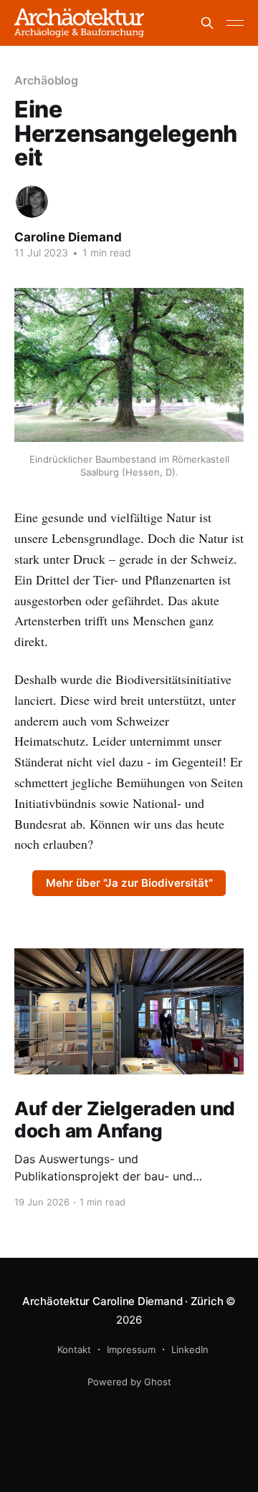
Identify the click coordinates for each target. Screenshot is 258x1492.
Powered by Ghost (129, 1381)
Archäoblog (46, 80)
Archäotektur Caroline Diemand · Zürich (124, 1301)
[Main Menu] (235, 23)
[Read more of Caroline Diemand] (31, 201)
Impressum (131, 1349)
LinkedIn (190, 1349)
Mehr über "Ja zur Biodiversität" (129, 883)
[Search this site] (207, 22)
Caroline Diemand (68, 237)
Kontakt (74, 1349)
